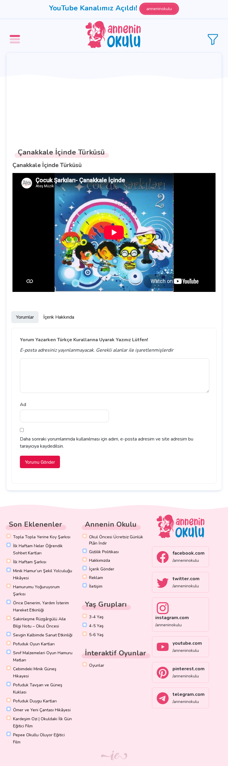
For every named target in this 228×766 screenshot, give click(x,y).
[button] (15, 35)
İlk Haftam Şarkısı (29, 562)
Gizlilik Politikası (104, 552)
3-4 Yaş (96, 617)
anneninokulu (159, 9)
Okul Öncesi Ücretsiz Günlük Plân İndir (116, 540)
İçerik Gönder (101, 569)
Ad (23, 404)
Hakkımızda (99, 560)
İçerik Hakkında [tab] (58, 317)
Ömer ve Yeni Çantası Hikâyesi (42, 710)
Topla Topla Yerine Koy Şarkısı (41, 537)
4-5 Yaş (96, 626)
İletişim (95, 586)
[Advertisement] (114, 97)
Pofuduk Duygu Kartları (35, 701)
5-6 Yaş (96, 635)
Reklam (96, 578)
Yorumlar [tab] (25, 317)
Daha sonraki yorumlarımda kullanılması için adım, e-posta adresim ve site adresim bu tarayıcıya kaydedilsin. (106, 442)
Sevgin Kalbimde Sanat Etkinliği (42, 635)
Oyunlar (96, 665)
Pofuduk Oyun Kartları (34, 644)
